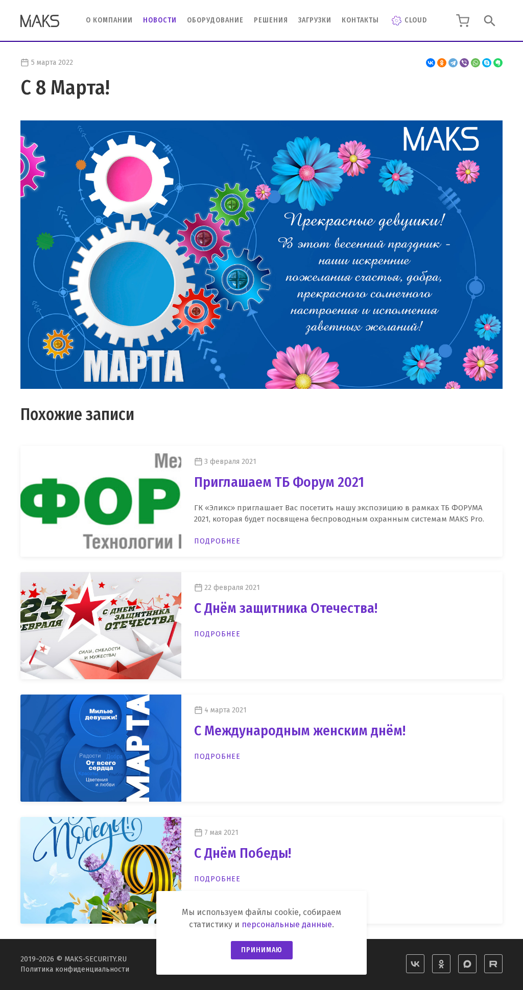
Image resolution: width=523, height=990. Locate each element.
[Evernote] (498, 62)
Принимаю (261, 950)
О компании (109, 20)
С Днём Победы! (242, 853)
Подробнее (217, 541)
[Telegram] (453, 62)
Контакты (360, 20)
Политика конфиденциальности (74, 969)
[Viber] (464, 62)
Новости (160, 20)
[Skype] (486, 62)
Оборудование (215, 20)
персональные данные (287, 924)
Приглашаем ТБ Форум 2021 (279, 482)
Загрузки (314, 20)
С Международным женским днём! (300, 730)
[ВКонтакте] (430, 62)
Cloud (416, 20)
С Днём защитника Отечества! (285, 608)
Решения (271, 20)
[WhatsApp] (475, 62)
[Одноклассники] (441, 62)
